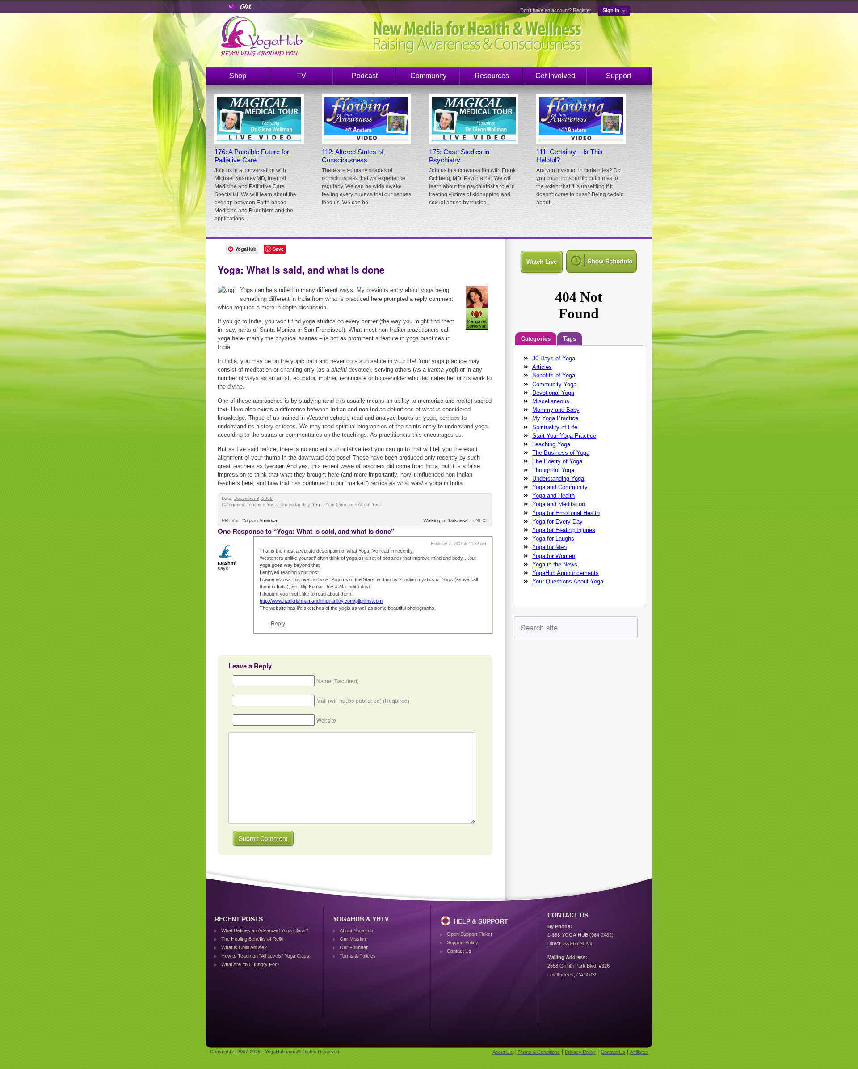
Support (618, 76)
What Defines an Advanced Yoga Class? (264, 930)
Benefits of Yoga (553, 375)
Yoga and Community (560, 487)
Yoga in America (256, 520)
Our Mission (353, 939)
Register (582, 10)
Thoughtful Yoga (553, 470)
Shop (237, 76)
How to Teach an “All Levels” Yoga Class (265, 956)
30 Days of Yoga (553, 358)
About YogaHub (356, 930)
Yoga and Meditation (558, 504)
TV (301, 76)
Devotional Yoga (553, 392)
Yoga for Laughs (553, 538)
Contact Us (459, 951)
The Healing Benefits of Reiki (252, 939)
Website (326, 720)
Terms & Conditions (538, 1052)
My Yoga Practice (555, 418)
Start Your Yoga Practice (564, 435)
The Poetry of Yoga (557, 461)
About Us (502, 1052)
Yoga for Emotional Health (566, 513)
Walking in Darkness (448, 520)
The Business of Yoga (560, 452)
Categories (536, 338)
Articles (542, 366)
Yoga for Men (549, 547)
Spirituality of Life (554, 427)
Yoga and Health (553, 495)
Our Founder (354, 947)
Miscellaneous (550, 401)
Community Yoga (554, 384)
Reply (278, 623)
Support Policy (462, 942)
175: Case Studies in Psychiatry (459, 156)
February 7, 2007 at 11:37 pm (458, 543)
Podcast (365, 76)
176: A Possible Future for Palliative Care (251, 156)
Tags (569, 338)
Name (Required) (337, 680)
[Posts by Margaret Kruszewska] (477, 331)
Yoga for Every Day (557, 521)
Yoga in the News (554, 564)
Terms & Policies (358, 956)
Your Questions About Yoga (354, 504)
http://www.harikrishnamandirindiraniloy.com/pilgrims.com (321, 601)
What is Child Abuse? (244, 947)
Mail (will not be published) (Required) (362, 700)
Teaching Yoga (262, 504)
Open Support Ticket (469, 934)
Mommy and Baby (556, 409)
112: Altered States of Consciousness (352, 156)
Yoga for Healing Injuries (563, 530)
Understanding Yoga (301, 504)
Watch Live (541, 261)
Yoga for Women (553, 556)
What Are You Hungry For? (250, 964)
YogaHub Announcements (565, 573)
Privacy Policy (580, 1052)
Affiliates (639, 1052)
